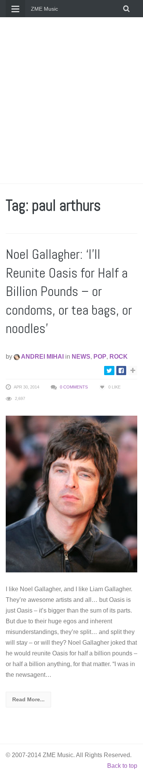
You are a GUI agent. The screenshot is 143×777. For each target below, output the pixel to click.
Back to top (122, 765)
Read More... (28, 699)
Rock (118, 356)
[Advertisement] (71, 100)
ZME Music (44, 9)
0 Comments (74, 387)
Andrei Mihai (42, 356)
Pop (99, 356)
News (81, 356)
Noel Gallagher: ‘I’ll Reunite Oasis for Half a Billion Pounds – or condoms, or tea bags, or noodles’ (69, 291)
